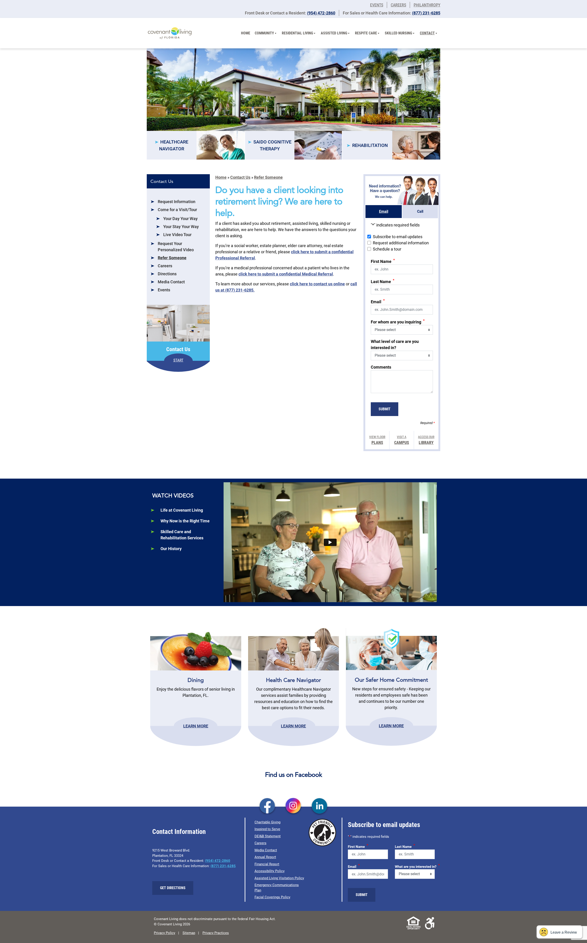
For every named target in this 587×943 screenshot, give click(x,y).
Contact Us (240, 177)
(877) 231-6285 (426, 13)
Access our (426, 440)
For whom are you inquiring (398, 321)
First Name (383, 261)
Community (264, 33)
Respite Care (366, 33)
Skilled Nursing (398, 33)
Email (378, 301)
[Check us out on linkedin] (319, 806)
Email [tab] (383, 211)
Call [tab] (420, 211)
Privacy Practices (215, 933)
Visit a (401, 440)
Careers (398, 5)
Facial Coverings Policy (272, 897)
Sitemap (189, 933)
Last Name (382, 281)
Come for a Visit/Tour (177, 209)
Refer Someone (172, 257)
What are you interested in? (417, 866)
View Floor (377, 440)
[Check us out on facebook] (267, 806)
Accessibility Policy (270, 871)
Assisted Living (334, 33)
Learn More (195, 725)
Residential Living (297, 33)
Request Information (176, 201)
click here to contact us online (317, 283)
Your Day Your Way (180, 218)
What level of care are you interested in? (395, 344)
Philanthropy (427, 5)
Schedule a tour (387, 249)
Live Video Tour (177, 234)
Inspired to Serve (267, 829)
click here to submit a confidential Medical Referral (285, 274)
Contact (427, 33)
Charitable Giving (267, 822)
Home (245, 33)
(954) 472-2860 (321, 13)
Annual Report (265, 857)
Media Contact (171, 281)
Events (376, 5)
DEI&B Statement (268, 836)
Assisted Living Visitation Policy (279, 878)
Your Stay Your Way (181, 226)
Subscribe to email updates (397, 236)
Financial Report (267, 864)
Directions (167, 273)
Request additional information (401, 242)
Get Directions (173, 888)
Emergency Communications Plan (277, 887)
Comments (381, 367)
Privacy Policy (164, 933)
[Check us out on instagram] (293, 806)
